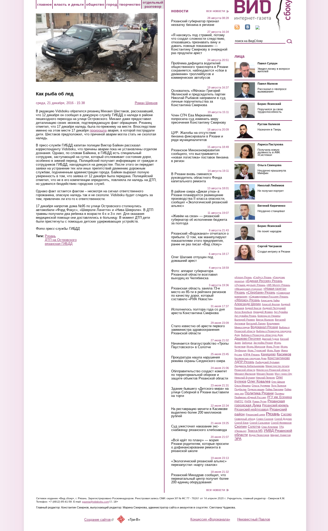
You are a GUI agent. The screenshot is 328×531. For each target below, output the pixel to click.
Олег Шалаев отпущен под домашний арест (192, 259)
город (111, 4)
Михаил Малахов (244, 373)
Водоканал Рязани (264, 327)
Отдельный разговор (153, 4)
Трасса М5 (255, 431)
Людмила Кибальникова (249, 366)
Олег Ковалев (258, 381)
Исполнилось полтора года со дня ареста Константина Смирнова (198, 311)
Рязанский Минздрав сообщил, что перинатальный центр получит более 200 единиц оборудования (200, 478)
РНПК (247, 401)
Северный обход (244, 418)
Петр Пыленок (278, 385)
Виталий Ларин (256, 323)
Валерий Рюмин (244, 319)
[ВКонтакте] (247, 28)
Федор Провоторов (259, 435)
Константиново (279, 358)
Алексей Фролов (271, 304)
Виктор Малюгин (265, 319)
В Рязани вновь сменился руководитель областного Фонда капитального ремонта (196, 177)
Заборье (247, 342)
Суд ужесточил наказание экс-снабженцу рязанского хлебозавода (199, 428)
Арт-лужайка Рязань (245, 316)
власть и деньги (69, 4)
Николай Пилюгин (265, 377)
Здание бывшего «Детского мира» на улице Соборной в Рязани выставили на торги (200, 392)
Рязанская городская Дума (259, 403)
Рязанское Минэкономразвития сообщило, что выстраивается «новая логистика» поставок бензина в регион (199, 155)
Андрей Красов (253, 308)
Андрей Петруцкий (274, 308)
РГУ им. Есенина (279, 397)
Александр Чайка (270, 300)
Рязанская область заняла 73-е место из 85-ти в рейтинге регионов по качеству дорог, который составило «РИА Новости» (198, 294)
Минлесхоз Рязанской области (273, 370)
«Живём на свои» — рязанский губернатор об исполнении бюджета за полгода (199, 219)
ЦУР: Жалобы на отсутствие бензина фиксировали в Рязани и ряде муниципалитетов (197, 136)
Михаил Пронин (265, 374)
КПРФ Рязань (251, 354)
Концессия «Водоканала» (210, 519)
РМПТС (238, 401)
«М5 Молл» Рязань (278, 285)
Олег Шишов (278, 381)
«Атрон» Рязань (243, 277)
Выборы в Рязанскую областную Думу (262, 335)
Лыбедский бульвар (267, 362)
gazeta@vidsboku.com (97, 501)
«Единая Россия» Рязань (263, 281)
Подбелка (240, 389)
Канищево (268, 354)
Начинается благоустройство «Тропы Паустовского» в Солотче (200, 345)
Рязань (50, 236)
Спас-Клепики (269, 426)
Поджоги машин (256, 389)
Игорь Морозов (256, 346)
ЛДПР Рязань (244, 362)
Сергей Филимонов (281, 423)
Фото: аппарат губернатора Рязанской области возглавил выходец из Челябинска (194, 274)
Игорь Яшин (273, 350)
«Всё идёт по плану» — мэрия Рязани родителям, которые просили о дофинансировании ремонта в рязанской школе (200, 445)
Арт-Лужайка (281, 312)
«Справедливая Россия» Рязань (268, 296)
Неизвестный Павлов (253, 519)
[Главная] (263, 30)
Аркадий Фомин (263, 311)
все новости (215, 11)
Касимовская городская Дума (250, 358)
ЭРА (237, 439)
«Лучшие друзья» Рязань (249, 285)
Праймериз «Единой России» (250, 397)
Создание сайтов (99, 520)
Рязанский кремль (275, 405)
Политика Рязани (259, 393)
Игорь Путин (273, 346)
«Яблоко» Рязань (247, 300)
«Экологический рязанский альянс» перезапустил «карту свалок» (199, 463)
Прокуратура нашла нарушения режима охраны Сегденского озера (198, 359)
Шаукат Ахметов (280, 435)
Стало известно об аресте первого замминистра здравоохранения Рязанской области (198, 329)
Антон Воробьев (243, 312)
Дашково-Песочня (247, 338)
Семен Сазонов (264, 419)
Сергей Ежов (241, 423)
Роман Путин (259, 401)
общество (95, 4)
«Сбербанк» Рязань (260, 292)
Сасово (286, 414)
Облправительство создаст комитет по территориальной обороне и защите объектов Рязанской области (199, 374)
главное (44, 4)
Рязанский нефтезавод (251, 409)
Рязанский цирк (255, 414)
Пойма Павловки (274, 389)
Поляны (279, 393)
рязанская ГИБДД (59, 244)
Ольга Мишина (242, 385)
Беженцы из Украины (269, 316)
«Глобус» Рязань (262, 277)
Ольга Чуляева (261, 385)
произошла (98, 130)
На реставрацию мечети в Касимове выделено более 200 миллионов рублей (199, 412)
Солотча (254, 426)
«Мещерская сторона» (248, 288)
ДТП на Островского (61, 240)
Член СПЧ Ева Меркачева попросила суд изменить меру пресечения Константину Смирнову (198, 119)
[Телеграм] (257, 28)
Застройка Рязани (263, 343)
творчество (129, 4)
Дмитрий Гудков (270, 339)
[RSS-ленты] (237, 28)
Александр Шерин (247, 304)
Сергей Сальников (260, 423)
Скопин (240, 426)
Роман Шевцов (146, 103)
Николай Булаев (244, 377)
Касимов (284, 354)
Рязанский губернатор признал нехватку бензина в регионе (195, 23)
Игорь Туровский (257, 350)
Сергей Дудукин (283, 419)
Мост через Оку (283, 374)
